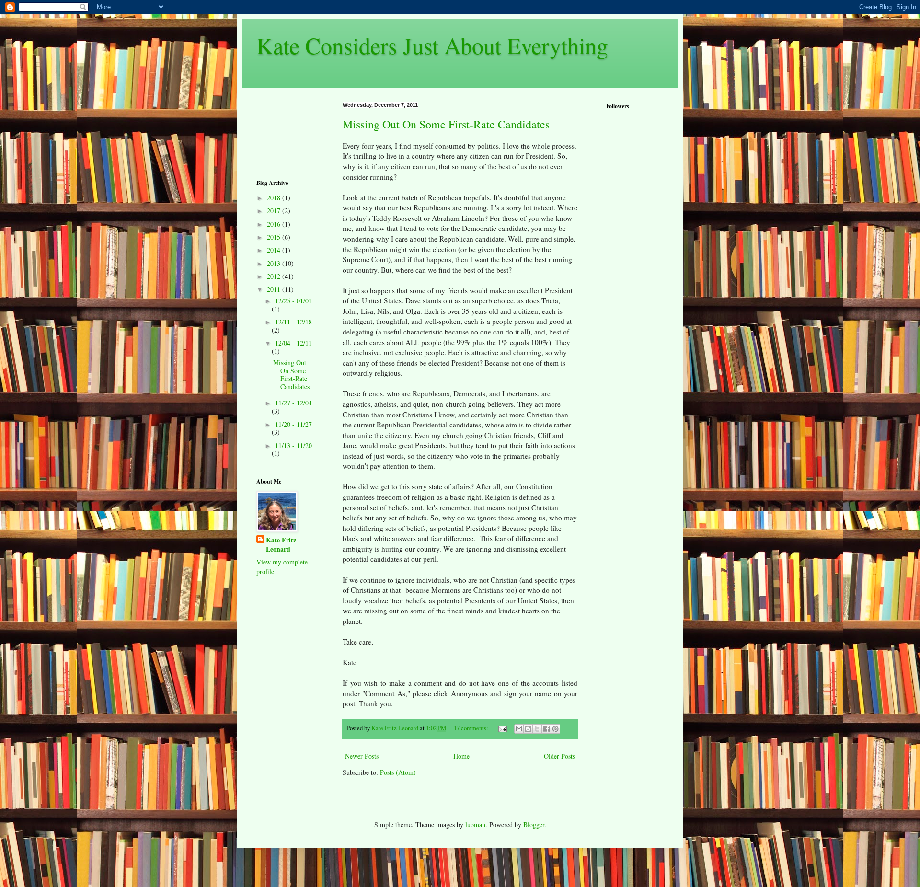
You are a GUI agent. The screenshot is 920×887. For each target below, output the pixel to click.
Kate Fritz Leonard (281, 544)
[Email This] (519, 729)
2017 (274, 210)
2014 (274, 249)
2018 (274, 197)
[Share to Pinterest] (555, 729)
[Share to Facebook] (546, 729)
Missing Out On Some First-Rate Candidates (446, 124)
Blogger (533, 824)
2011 (274, 289)
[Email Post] (501, 728)
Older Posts (559, 755)
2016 (274, 224)
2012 (274, 276)
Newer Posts (362, 755)
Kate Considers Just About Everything (432, 45)
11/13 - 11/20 (293, 445)
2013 (274, 263)
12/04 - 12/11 (293, 342)
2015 (274, 237)
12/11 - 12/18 (293, 321)
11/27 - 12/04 (293, 402)
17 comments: (472, 728)
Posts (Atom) (398, 772)
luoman (475, 824)
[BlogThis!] (528, 729)
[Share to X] (537, 729)
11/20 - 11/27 (293, 424)
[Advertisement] (286, 132)
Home (461, 755)
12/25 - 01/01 (293, 300)
